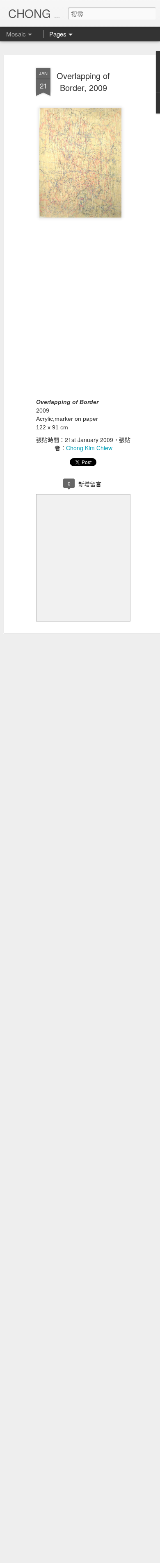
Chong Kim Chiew (89, 448)
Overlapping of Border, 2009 (83, 81)
